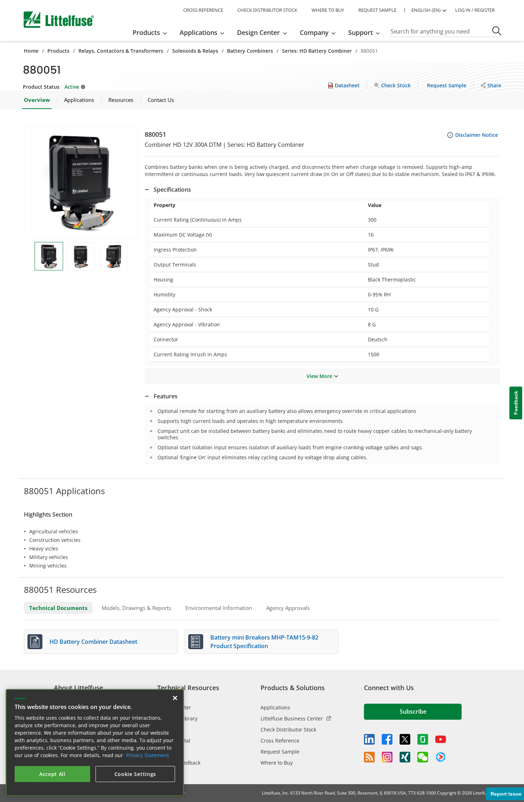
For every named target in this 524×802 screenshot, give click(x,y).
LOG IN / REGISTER (475, 10)
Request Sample (280, 751)
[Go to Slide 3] (113, 256)
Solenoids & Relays (195, 50)
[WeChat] (422, 757)
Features (166, 396)
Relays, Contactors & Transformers (120, 50)
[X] (405, 739)
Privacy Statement (147, 755)
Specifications (172, 189)
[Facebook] (387, 739)
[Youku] (440, 757)
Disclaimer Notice (476, 134)
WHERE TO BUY (328, 10)
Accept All (52, 774)
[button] (80, 183)
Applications (275, 707)
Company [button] (314, 32)
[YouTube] (440, 739)
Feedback (516, 403)
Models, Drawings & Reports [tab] (136, 607)
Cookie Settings (135, 774)
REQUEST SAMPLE (377, 10)
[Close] (175, 698)
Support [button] (360, 32)
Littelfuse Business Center (292, 718)
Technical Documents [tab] (58, 607)
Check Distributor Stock (288, 729)
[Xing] (405, 757)
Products (58, 50)
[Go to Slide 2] (81, 256)
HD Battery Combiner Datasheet (93, 642)
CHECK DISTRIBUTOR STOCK (267, 10)
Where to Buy (277, 762)
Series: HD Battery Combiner (317, 50)
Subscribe (413, 711)
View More (319, 376)
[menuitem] (152, 32)
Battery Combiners (250, 50)
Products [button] (146, 32)
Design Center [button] (258, 32)
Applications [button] (198, 32)
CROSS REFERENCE (203, 10)
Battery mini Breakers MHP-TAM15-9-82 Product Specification (264, 641)
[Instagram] (387, 757)
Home (31, 50)
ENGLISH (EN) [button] (426, 10)
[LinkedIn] (369, 739)
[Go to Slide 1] (49, 256)
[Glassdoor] (422, 739)
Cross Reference (280, 740)
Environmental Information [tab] (218, 607)
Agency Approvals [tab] (288, 607)
